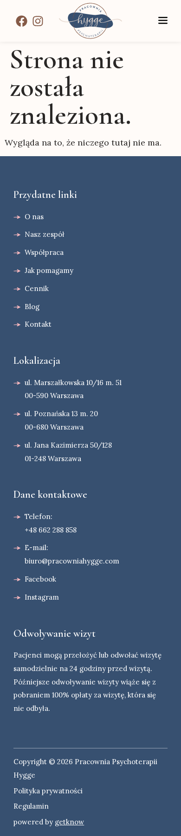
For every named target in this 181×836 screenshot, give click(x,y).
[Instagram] (38, 21)
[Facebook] (21, 21)
